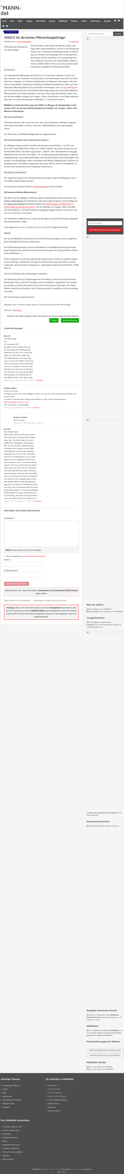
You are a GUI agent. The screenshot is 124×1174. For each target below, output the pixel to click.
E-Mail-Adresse (11, 570)
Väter (20, 21)
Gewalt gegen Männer (10, 1085)
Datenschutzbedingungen (36, 556)
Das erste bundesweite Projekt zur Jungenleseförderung (104, 626)
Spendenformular (69, 320)
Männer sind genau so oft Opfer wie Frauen (104, 1017)
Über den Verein (53, 1111)
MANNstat (63, 21)
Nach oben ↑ (62, 1172)
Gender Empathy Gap (10, 1130)
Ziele (12, 21)
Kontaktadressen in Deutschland (105, 1050)
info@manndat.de (41, 187)
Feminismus (95, 21)
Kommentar (9, 518)
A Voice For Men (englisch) (12, 1152)
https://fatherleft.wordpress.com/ (16, 402)
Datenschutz (65, 1169)
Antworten (39, 380)
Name (7, 560)
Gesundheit (41, 21)
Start (4, 21)
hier (65, 87)
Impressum (51, 1107)
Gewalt (52, 21)
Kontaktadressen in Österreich (105, 1055)
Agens (4, 1141)
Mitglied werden (8, 1104)
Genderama (7, 1134)
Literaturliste (7, 1096)
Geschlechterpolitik (24, 42)
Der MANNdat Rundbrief (11, 1100)
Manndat (75, 42)
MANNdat (36, 1169)
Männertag (17, 310)
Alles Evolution (8, 1159)
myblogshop (86, 1169)
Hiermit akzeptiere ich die (26, 556)
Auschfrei (6, 1156)
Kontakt (107, 21)
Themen (74, 21)
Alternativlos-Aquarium (11, 1145)
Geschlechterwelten (10, 1137)
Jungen (29, 21)
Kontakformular (53, 1104)
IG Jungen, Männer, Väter (12, 1127)
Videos (84, 21)
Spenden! (6, 1107)
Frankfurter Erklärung (10, 1148)
